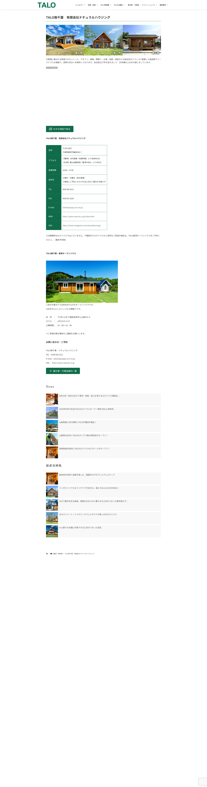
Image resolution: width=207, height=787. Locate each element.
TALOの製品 (118, 5)
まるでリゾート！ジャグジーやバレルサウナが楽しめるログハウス (88, 514)
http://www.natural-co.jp (63, 362)
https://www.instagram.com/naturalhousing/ (82, 225)
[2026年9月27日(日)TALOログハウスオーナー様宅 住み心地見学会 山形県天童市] (52, 413)
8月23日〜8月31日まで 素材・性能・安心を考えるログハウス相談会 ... (89, 395)
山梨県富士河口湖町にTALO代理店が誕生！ (78, 422)
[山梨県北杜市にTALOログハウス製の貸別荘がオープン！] (52, 439)
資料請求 (163, 5)
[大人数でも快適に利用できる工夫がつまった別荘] (52, 531)
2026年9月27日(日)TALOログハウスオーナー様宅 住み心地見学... (87, 409)
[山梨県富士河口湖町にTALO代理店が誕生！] (52, 426)
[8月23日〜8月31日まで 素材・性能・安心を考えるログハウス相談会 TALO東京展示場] (52, 400)
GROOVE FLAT (64, 321)
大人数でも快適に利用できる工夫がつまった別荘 (80, 527)
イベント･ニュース (148, 5)
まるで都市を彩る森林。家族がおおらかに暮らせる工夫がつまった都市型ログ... (93, 501)
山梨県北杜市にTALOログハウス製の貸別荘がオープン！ (83, 435)
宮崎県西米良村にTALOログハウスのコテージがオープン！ (84, 448)
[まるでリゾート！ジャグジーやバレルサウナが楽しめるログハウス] (52, 518)
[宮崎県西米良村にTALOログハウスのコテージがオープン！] (52, 452)
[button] (85, 5)
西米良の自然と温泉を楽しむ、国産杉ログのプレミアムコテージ (87, 474)
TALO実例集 (104, 5)
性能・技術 (92, 5)
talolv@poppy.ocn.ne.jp (73, 207)
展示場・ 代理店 (133, 5)
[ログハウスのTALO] (47, 4)
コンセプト (79, 5)
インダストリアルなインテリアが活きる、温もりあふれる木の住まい (89, 488)
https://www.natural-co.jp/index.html (78, 216)
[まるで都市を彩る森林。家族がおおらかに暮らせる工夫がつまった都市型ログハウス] (52, 505)
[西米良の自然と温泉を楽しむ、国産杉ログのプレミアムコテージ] (52, 479)
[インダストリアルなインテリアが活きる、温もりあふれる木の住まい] (52, 492)
